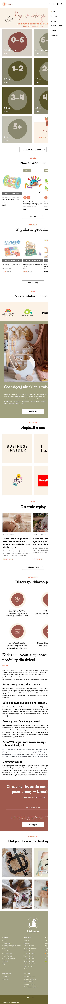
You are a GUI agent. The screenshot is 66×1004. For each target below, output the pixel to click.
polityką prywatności (38, 817)
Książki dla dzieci (28, 966)
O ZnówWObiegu (7, 953)
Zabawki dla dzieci (29, 946)
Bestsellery (27, 943)
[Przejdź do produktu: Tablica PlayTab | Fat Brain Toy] (12, 249)
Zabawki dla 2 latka (29, 953)
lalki (24, 711)
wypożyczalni (20, 403)
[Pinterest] (38, 998)
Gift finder (22, 693)
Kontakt (27, 974)
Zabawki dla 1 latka (29, 951)
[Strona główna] (7, 4)
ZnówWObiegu (8, 403)
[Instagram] (28, 998)
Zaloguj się (5, 977)
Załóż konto (5, 979)
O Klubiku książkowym (8, 958)
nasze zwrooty (19, 737)
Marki (25, 969)
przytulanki (29, 711)
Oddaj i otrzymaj (7, 956)
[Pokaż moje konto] (54, 4)
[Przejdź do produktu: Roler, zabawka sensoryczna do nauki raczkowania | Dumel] (12, 182)
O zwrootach (6, 951)
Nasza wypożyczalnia (8, 766)
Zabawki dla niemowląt (30, 948)
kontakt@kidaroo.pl (29, 984)
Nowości (26, 940)
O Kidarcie (5, 961)
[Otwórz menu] (62, 4)
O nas (4, 940)
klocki (20, 711)
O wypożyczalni (6, 943)
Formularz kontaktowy (30, 979)
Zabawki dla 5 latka (29, 961)
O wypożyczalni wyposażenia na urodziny (11, 947)
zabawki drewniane (40, 709)
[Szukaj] (49, 4)
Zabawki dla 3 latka (29, 956)
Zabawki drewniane (29, 964)
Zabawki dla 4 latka (29, 958)
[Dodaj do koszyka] (40, 192)
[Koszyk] (58, 4)
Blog (3, 964)
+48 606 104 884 (28, 982)
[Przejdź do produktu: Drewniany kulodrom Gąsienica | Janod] (33, 249)
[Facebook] (33, 998)
